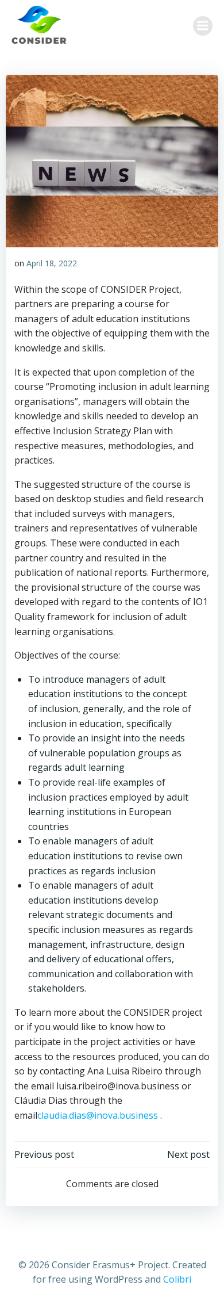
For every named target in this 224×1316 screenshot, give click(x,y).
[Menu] (203, 26)
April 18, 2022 (51, 263)
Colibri (177, 1279)
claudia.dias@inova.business (98, 1115)
